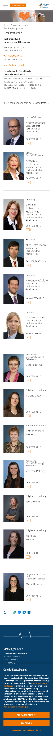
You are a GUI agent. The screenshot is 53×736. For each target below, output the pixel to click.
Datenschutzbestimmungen (15, 706)
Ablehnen (26, 723)
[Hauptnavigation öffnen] (6, 5)
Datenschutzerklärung (32, 730)
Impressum (16, 730)
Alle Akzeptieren (26, 714)
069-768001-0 (9, 662)
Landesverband (19, 24)
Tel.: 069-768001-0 (13, 56)
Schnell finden (18, 5)
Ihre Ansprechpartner (13, 28)
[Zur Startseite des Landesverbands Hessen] (44, 6)
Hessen (6, 24)
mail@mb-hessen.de (14, 65)
